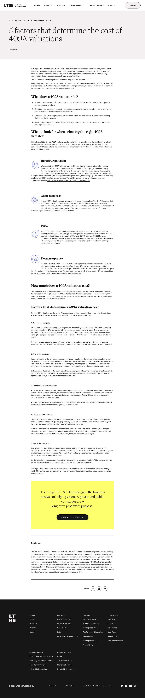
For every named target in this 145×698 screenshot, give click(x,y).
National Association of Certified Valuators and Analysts (68, 180)
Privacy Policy (70, 686)
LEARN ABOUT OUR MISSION (72, 517)
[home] (15, 5)
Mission (37, 5)
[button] (48, 5)
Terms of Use (53, 686)
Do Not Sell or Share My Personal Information (98, 686)
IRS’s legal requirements (44, 125)
